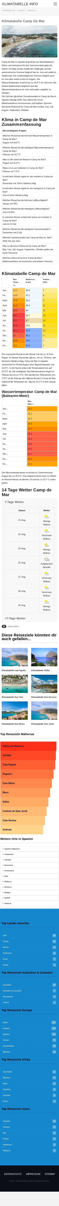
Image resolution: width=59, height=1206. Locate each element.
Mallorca (7, 882)
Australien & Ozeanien (12, 991)
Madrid (7, 898)
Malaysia (6, 1150)
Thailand (6, 1121)
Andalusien (9, 854)
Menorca (8, 887)
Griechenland (8, 1046)
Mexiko (6, 947)
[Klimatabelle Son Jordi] (44, 710)
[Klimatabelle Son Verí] (15, 684)
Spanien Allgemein (12, 849)
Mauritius (6, 1078)
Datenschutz (13, 1174)
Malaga (7, 893)
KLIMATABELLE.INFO (20, 4)
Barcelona (8, 865)
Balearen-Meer (13, 626)
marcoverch (52, 56)
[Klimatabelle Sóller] (44, 657)
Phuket (6, 1139)
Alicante (7, 860)
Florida (5, 941)
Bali (4, 1133)
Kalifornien (7, 953)
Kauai (5, 959)
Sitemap (50, 1174)
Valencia (7, 903)
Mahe (5, 1083)
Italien (5, 1022)
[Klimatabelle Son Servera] (44, 684)
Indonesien (7, 1145)
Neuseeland (8, 997)
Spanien (6, 1034)
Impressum (33, 1174)
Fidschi (6, 1002)
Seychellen (7, 1072)
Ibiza (6, 876)
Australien (7, 985)
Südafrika (7, 1089)
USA (5, 935)
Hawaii (5, 965)
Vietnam (6, 1127)
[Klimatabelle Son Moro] (15, 710)
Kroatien (6, 1028)
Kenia (5, 1101)
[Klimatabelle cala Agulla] (15, 657)
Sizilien (6, 1040)
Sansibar (6, 1095)
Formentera (9, 871)
